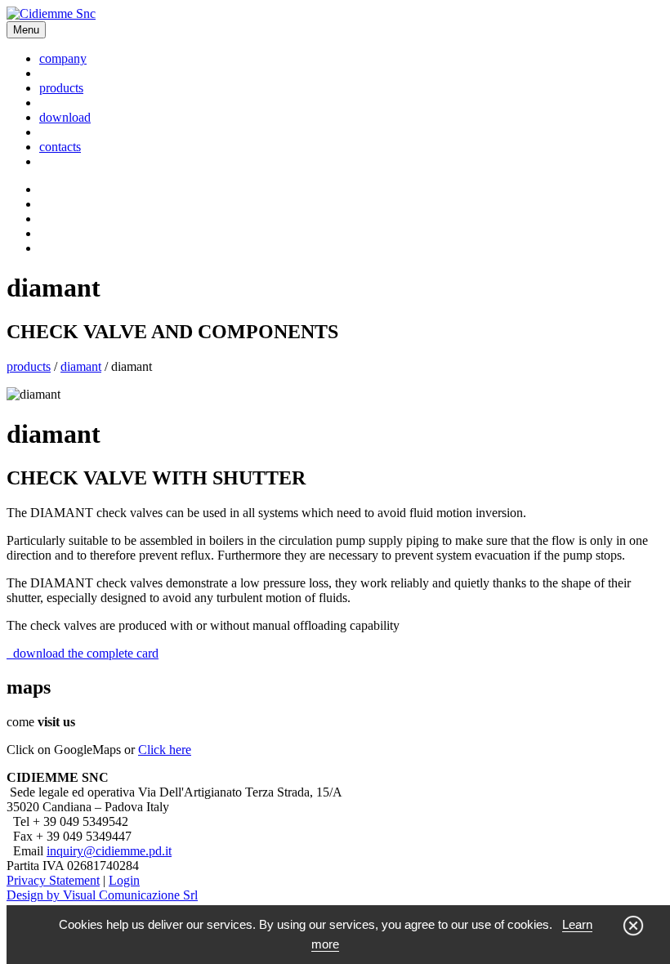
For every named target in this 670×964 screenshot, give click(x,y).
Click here (164, 749)
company (63, 58)
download (65, 117)
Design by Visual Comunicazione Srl (102, 895)
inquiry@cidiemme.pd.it (109, 851)
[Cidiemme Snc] (51, 13)
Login (124, 880)
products (61, 88)
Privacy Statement (53, 880)
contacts (60, 147)
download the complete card (83, 653)
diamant (80, 366)
